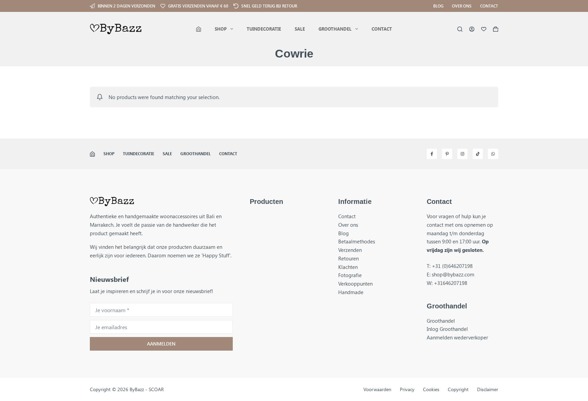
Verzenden (350, 249)
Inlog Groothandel (447, 328)
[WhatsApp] (493, 154)
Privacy (407, 389)
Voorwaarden (377, 389)
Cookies (431, 389)
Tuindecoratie (264, 29)
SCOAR (156, 389)
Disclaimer (487, 389)
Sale (300, 29)
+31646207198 (450, 282)
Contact (489, 6)
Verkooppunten (355, 283)
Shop (221, 29)
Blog (438, 6)
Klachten (348, 266)
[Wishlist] (483, 29)
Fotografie (350, 275)
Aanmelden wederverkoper (457, 337)
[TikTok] (478, 154)
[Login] (471, 29)
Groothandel (335, 29)
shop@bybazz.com (453, 274)
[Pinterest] (447, 154)
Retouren (348, 258)
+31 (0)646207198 (452, 265)
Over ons (462, 6)
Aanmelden (161, 343)
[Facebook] (432, 154)
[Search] (459, 29)
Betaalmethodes (356, 241)
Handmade (350, 292)
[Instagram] (462, 154)
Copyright (458, 389)
